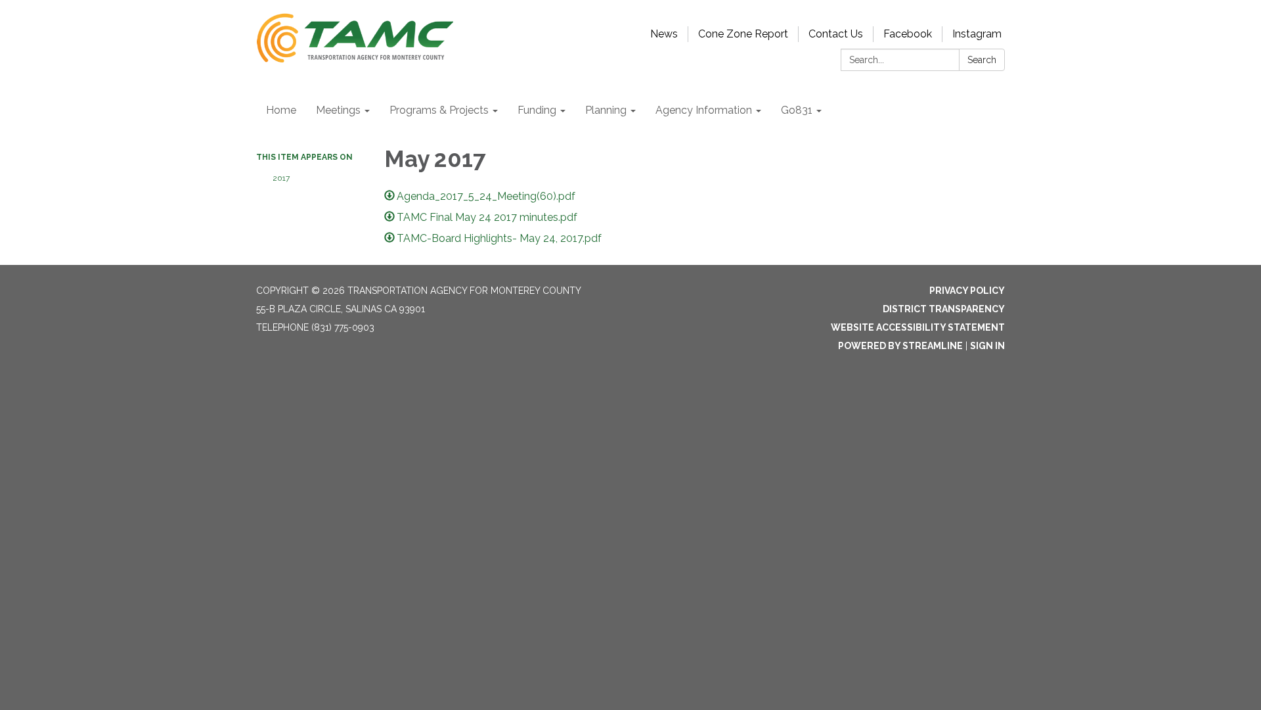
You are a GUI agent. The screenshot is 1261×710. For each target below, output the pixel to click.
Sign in (987, 346)
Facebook (907, 34)
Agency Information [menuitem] (703, 110)
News (664, 34)
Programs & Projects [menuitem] (439, 110)
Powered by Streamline (900, 346)
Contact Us (835, 34)
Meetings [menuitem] (338, 110)
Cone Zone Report (743, 34)
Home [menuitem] (281, 110)
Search (981, 60)
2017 (281, 178)
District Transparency (944, 309)
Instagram (977, 34)
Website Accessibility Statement (918, 327)
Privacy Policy (967, 290)
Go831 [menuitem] (796, 110)
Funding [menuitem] (537, 110)
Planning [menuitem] (606, 110)
